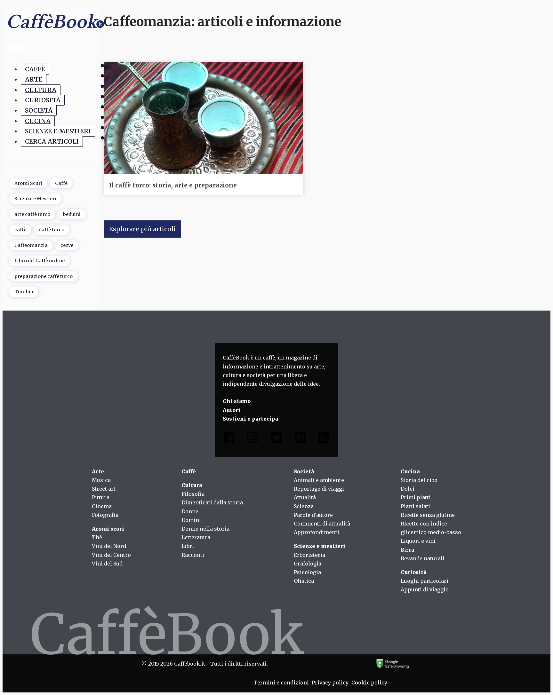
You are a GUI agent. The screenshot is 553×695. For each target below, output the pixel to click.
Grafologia (307, 563)
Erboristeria (309, 555)
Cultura (40, 90)
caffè (20, 230)
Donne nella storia (205, 528)
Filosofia (192, 494)
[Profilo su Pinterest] (300, 439)
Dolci (407, 489)
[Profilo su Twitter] (276, 439)
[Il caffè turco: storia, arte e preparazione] (203, 118)
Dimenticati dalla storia (212, 502)
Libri (187, 546)
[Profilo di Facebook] (229, 439)
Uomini (191, 520)
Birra (407, 550)
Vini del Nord (109, 546)
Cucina (38, 121)
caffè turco (51, 230)
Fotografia (105, 515)
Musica (101, 480)
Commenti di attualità (322, 523)
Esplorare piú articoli (142, 229)
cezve (66, 245)
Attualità (305, 497)
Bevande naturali (423, 558)
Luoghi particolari (424, 581)
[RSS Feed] (323, 439)
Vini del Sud (107, 563)
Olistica (304, 581)
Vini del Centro (111, 555)
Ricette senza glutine (428, 515)
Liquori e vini (418, 541)
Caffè (35, 69)
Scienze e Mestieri (58, 131)
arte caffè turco (32, 214)
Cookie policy (369, 682)
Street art (104, 489)
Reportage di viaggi (319, 489)
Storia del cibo (419, 480)
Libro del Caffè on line (39, 261)
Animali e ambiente (319, 480)
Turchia (23, 292)
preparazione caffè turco (43, 276)
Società (38, 110)
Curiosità (42, 100)
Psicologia (307, 572)
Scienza (304, 506)
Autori (231, 410)
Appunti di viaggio (425, 589)
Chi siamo (237, 401)
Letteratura (195, 537)
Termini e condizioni (281, 682)
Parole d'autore (313, 515)
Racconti (192, 555)
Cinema (102, 506)
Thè (97, 537)
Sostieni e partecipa (250, 418)
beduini (72, 214)
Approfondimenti (316, 532)
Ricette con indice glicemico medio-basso (431, 527)
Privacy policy (330, 682)
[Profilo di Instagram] (252, 439)
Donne (189, 511)
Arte (33, 79)
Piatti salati (415, 506)
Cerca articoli (52, 141)
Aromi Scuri (28, 183)
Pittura (100, 497)
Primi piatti (416, 497)
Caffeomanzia (31, 245)
